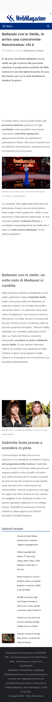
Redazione (13, 670)
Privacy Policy (26, 670)
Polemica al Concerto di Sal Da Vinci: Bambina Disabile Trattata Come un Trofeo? (28, 622)
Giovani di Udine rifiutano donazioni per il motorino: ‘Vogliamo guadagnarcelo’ (27, 540)
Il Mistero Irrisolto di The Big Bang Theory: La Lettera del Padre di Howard (28, 638)
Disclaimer (39, 670)
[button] (48, 26)
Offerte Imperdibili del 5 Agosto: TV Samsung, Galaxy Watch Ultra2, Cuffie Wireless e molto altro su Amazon (28, 560)
